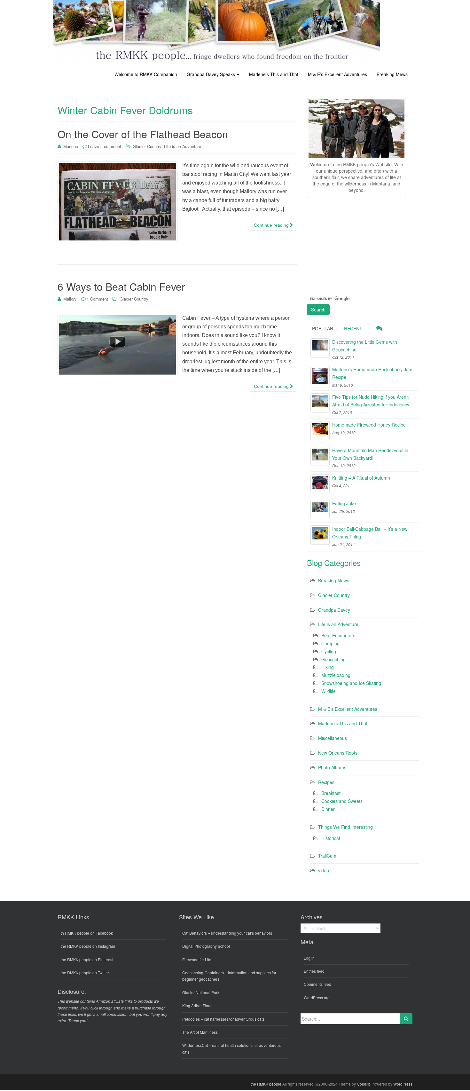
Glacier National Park (200, 992)
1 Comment (97, 299)
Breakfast (331, 793)
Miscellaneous (332, 738)
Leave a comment (104, 146)
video (323, 870)
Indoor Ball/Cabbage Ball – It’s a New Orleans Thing (369, 533)
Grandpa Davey (334, 610)
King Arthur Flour (197, 1005)
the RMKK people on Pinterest (87, 959)
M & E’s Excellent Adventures (337, 74)
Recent (353, 328)
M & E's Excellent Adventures (347, 709)
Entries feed (314, 971)
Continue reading (272, 225)
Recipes (326, 782)
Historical (330, 838)
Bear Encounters (338, 635)
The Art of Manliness (200, 1032)
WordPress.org (317, 997)
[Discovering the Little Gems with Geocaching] (320, 347)
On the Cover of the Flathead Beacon (143, 133)
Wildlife (328, 691)
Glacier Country (147, 146)
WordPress (402, 1084)
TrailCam (327, 855)
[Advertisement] (355, 245)
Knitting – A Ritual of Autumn (361, 478)
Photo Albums (332, 767)
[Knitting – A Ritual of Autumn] (320, 483)
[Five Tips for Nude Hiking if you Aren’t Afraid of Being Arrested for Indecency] (320, 402)
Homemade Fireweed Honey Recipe (369, 424)
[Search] (406, 1018)
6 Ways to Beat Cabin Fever (121, 286)
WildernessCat (195, 1045)
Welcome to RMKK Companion (145, 74)
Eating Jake (344, 503)
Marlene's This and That (342, 723)
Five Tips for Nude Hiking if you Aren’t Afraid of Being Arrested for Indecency (370, 401)
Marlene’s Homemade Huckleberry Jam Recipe (372, 373)
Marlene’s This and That (273, 74)
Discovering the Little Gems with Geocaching (364, 346)
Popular (322, 328)
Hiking (327, 667)
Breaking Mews (392, 74)
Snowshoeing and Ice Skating (351, 683)
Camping (330, 643)
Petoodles (191, 1019)
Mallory (70, 299)
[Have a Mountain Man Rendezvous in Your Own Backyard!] (320, 456)
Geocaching (333, 659)
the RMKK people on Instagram (88, 946)
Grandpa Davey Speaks (211, 74)
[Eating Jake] (320, 509)
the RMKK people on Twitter (85, 972)
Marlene (70, 146)
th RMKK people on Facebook (87, 933)
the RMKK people (266, 1084)
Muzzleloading (335, 675)
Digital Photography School (206, 946)
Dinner (328, 809)
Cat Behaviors (194, 933)
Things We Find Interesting (345, 827)
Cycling (328, 651)
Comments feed (317, 984)
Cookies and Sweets (342, 801)
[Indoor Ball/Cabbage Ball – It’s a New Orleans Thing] (320, 535)
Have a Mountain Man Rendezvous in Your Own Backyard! (370, 454)
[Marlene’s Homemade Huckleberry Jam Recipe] (320, 375)
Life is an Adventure (182, 146)
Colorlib (364, 1084)
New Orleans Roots (337, 753)
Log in (309, 958)
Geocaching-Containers (203, 972)
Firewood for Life (196, 959)
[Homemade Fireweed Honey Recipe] (320, 430)
